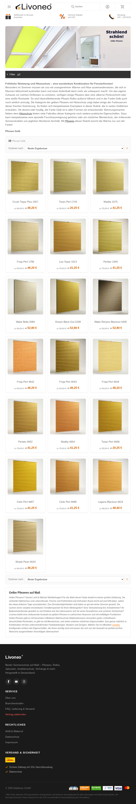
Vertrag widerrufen (15, 714)
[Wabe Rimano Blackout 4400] (110, 297)
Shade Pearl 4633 (25, 561)
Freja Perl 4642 (25, 381)
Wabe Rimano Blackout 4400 (110, 321)
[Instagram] (24, 681)
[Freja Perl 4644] (110, 357)
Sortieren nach (15, 148)
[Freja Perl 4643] (68, 357)
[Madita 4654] (68, 417)
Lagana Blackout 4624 (110, 501)
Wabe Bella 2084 (25, 321)
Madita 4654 (68, 441)
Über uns (10, 697)
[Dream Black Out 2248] (68, 297)
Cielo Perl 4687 (25, 501)
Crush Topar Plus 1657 (25, 201)
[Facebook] (8, 681)
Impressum (11, 742)
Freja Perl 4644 (110, 381)
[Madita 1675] (110, 177)
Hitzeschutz (25, 113)
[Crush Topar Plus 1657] (25, 177)
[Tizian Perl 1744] (68, 177)
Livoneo (116, 625)
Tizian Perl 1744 (68, 201)
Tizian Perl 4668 (110, 441)
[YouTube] (16, 681)
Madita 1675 (111, 201)
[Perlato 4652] (25, 417)
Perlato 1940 (110, 261)
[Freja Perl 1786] (25, 237)
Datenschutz (12, 736)
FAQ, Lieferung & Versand (20, 708)
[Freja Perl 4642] (25, 357)
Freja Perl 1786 (25, 261)
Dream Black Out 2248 (68, 321)
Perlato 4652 (25, 441)
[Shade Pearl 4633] (25, 537)
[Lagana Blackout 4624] (110, 477)
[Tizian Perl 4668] (110, 417)
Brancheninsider (14, 703)
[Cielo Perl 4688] (68, 477)
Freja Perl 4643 (68, 381)
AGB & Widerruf (14, 731)
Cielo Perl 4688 (67, 501)
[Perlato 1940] (110, 237)
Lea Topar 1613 (68, 261)
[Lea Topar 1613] (68, 237)
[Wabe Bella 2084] (25, 297)
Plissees (69, 121)
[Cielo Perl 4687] (25, 477)
